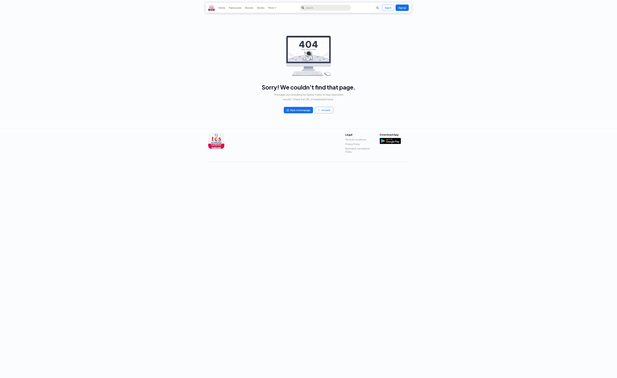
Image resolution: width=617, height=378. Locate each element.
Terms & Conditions (355, 139)
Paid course (235, 7)
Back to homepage (300, 110)
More (271, 7)
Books (260, 7)
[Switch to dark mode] (377, 7)
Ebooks (249, 7)
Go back (326, 110)
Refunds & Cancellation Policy (357, 150)
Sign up (402, 7)
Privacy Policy (352, 144)
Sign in (388, 7)
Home (222, 7)
